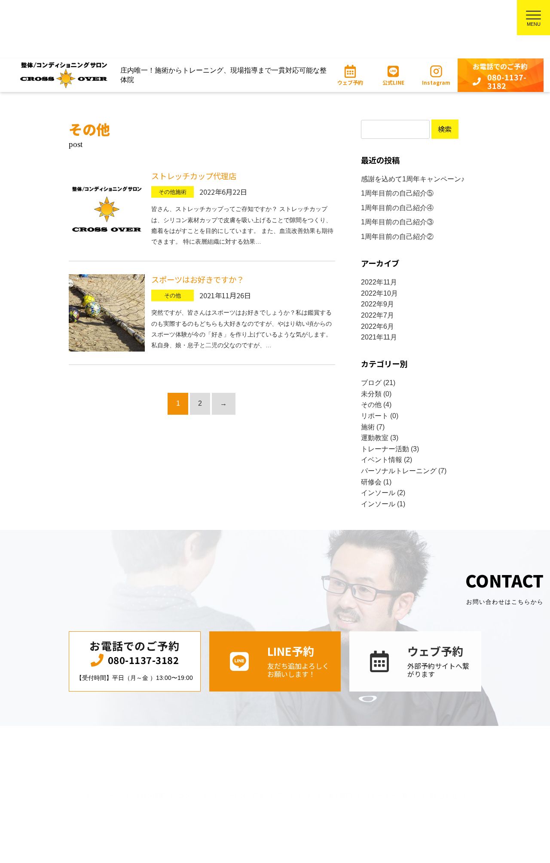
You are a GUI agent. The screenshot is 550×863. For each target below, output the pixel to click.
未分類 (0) (376, 394)
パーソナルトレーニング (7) (403, 470)
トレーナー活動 (387, 796)
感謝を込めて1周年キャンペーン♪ (412, 179)
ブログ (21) (378, 382)
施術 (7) (373, 427)
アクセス (290, 796)
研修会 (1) (376, 482)
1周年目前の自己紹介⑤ (397, 193)
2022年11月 (379, 282)
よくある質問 (334, 796)
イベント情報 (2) (386, 459)
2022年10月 (379, 293)
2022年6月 (377, 326)
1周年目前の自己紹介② (397, 236)
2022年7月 (377, 315)
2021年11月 (379, 337)
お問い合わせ (440, 796)
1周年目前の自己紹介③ (397, 222)
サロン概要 (149, 796)
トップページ (103, 796)
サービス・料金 (243, 796)
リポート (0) (379, 415)
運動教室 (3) (379, 437)
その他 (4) (376, 404)
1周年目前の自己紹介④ (397, 207)
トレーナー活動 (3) (390, 449)
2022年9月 (377, 304)
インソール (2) (383, 492)
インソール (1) (383, 504)
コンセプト (193, 796)
